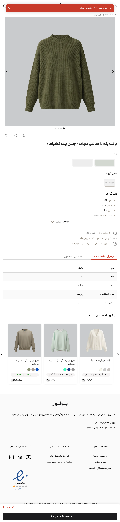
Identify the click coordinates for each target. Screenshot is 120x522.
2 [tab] (61, 128)
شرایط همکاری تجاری (100, 468)
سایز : (110, 173)
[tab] (104, 257)
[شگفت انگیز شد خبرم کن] (24, 135)
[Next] (7, 71)
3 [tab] (58, 128)
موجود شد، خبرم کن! (60, 517)
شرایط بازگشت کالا (60, 456)
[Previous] (113, 71)
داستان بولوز (100, 456)
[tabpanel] (60, 71)
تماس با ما (100, 462)
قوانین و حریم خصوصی (60, 462)
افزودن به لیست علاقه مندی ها (6, 135)
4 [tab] (55, 128)
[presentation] (118, 355)
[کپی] (15, 135)
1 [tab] (64, 128)
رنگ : (114, 154)
